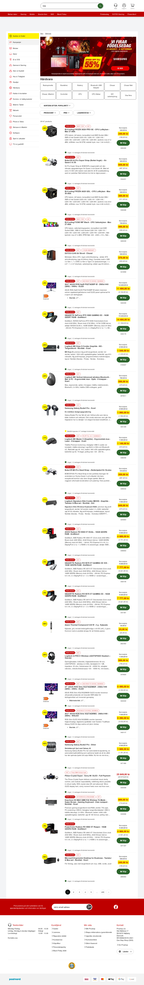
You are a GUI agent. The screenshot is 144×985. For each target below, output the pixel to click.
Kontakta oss (13, 938)
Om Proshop (123, 945)
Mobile (32, 14)
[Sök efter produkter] (100, 5)
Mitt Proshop (90, 928)
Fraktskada (90, 947)
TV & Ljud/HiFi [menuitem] (18, 144)
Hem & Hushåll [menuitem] (18, 71)
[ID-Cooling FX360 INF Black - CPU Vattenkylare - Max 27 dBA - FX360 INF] (52, 224)
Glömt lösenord (91, 943)
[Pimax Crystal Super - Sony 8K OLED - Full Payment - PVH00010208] (52, 777)
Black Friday (61, 14)
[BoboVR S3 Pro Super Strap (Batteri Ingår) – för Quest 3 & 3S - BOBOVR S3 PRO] (52, 162)
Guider (55, 928)
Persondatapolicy (59, 947)
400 (102, 892)
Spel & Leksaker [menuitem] (19, 138)
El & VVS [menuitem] (16, 59)
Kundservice (57, 940)
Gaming (23, 14)
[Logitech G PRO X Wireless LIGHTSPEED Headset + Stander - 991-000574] (52, 657)
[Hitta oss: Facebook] (116, 907)
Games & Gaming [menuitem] (19, 65)
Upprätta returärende (93, 936)
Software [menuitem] (16, 133)
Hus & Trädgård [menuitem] (19, 76)
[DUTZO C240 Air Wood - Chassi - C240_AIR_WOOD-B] (52, 255)
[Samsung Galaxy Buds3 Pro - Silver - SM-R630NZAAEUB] (52, 746)
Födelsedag (104, 14)
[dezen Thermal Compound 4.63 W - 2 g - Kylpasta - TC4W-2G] (52, 626)
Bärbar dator (12, 14)
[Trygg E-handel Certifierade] (71, 965)
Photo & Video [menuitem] (18, 121)
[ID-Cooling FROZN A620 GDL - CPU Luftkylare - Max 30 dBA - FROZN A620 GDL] (52, 193)
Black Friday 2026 (59, 951)
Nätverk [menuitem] (16, 110)
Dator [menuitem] (15, 54)
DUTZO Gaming (118, 14)
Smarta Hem (42, 14)
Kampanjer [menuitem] (17, 42)
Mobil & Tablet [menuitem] (18, 105)
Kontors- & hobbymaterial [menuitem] (22, 99)
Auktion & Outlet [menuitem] (19, 36)
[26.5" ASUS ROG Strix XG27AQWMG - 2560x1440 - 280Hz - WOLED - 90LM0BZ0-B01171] (52, 715)
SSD (52, 14)
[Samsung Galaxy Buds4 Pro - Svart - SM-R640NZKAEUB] (52, 410)
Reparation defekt (59, 936)
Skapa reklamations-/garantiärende (99, 932)
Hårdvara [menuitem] (16, 88)
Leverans (56, 932)
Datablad (46, 299)
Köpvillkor (56, 943)
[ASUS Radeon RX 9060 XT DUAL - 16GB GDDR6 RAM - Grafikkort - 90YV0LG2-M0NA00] (52, 534)
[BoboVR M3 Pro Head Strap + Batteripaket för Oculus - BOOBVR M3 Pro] (52, 472)
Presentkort (132, 14)
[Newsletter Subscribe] (89, 907)
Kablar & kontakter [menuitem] (20, 93)
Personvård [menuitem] (17, 116)
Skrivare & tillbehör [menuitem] (20, 127)
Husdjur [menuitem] (16, 82)
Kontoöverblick (91, 940)
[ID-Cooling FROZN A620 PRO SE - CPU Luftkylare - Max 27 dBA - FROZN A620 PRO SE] (52, 131)
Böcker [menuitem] (15, 48)
